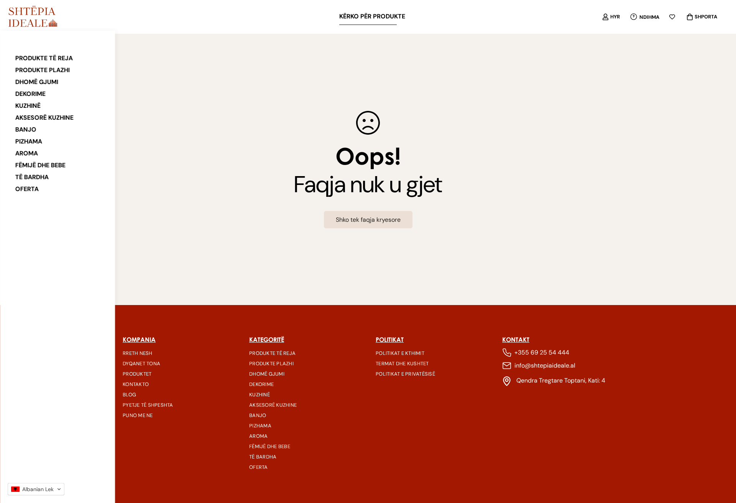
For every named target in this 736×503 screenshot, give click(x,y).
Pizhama (28, 141)
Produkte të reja (44, 58)
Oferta (27, 189)
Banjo (25, 129)
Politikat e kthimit (400, 353)
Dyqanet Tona (141, 363)
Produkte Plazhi (42, 70)
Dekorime (30, 94)
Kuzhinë (28, 106)
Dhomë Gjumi (36, 82)
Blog (129, 394)
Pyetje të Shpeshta (148, 405)
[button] (36, 489)
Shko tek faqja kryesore (368, 220)
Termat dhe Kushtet (402, 363)
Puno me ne (138, 415)
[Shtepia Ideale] (32, 17)
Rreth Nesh (138, 353)
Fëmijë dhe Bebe (40, 165)
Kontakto (136, 384)
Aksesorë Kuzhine (44, 118)
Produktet (137, 374)
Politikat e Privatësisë (405, 374)
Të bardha (32, 177)
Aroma (26, 153)
